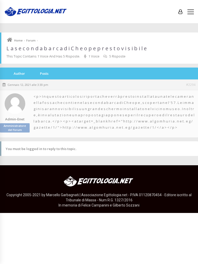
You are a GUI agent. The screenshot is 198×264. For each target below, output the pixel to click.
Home (18, 40)
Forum (31, 40)
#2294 (190, 85)
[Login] (180, 11)
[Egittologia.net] (36, 11)
